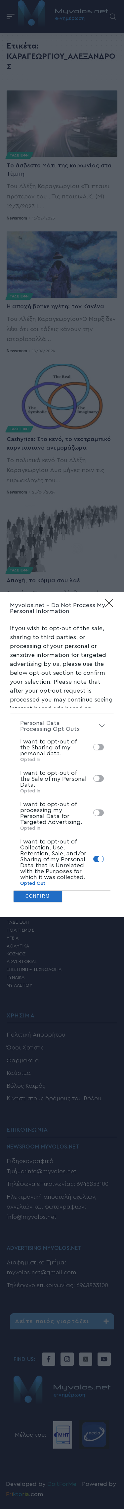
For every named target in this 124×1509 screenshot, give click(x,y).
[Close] (111, 605)
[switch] (98, 747)
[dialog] (62, 754)
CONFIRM (37, 896)
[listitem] (62, 726)
